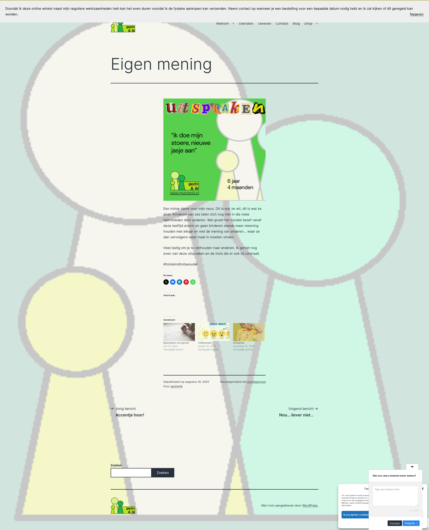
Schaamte (238, 342)
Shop (308, 23)
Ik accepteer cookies (356, 514)
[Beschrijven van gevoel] (179, 332)
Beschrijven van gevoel (176, 342)
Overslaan (395, 523)
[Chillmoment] (214, 332)
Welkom (222, 23)
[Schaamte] (249, 332)
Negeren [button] (417, 14)
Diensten (246, 23)
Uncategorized (256, 381)
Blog (296, 23)
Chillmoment (205, 342)
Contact (282, 23)
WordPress (310, 505)
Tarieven (264, 23)
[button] (422, 488)
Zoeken (116, 465)
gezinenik (177, 386)
